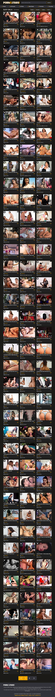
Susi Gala (39, 308)
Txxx (38, 240)
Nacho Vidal (45, 76)
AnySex (5, 522)
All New (22, 6)
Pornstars (41, 6)
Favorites (51, 6)
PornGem (23, 273)
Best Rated (31, 6)
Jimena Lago (29, 275)
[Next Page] (34, 678)
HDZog (5, 41)
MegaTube (39, 74)
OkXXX (5, 91)
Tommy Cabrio (40, 142)
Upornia (6, 24)
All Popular (12, 6)
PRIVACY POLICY (24, 695)
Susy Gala (6, 26)
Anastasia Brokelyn (8, 590)
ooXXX (5, 422)
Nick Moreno (23, 92)
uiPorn (5, 389)
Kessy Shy (7, 656)
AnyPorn (6, 638)
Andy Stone (23, 324)
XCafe (38, 406)
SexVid (38, 124)
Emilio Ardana (23, 424)
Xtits (22, 24)
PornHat (39, 107)
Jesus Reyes (7, 42)
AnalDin (22, 190)
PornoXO (6, 273)
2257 (33, 695)
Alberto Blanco (45, 26)
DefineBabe (23, 91)
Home (4, 6)
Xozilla (22, 124)
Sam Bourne (40, 258)
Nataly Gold (40, 42)
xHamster (6, 621)
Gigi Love (23, 656)
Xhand (22, 290)
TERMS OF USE (17, 695)
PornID (38, 41)
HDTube (39, 24)
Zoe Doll (39, 26)
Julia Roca (40, 76)
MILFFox (22, 107)
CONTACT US (38, 695)
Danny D (6, 192)
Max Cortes (23, 242)
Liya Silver (7, 159)
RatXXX (22, 74)
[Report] (17, 25)
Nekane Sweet (40, 192)
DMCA (30, 695)
